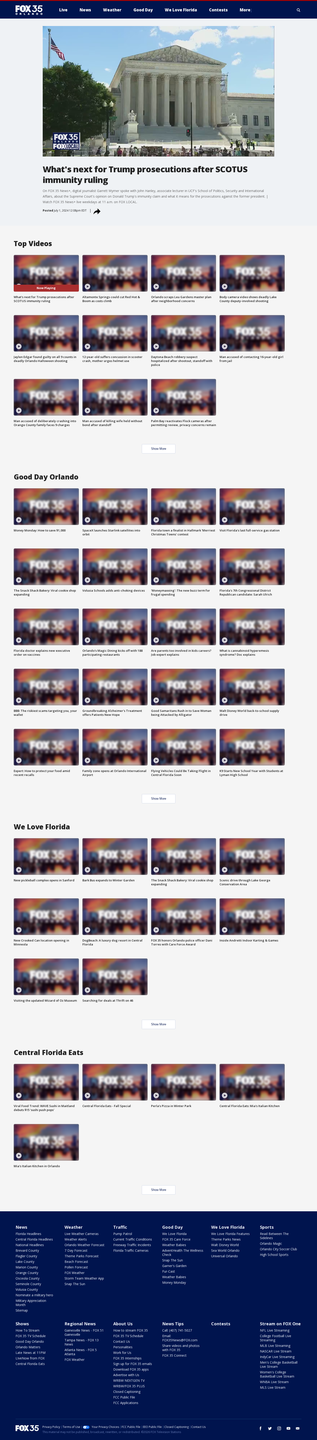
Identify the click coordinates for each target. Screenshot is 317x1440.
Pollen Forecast (76, 1267)
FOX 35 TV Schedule (31, 1336)
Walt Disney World (225, 1245)
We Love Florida (174, 1233)
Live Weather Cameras (82, 1233)
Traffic (120, 1227)
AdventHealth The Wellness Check (182, 1252)
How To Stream (27, 1330)
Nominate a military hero (34, 1295)
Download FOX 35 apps (131, 1369)
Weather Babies (174, 1245)
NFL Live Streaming (274, 1330)
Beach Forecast (76, 1261)
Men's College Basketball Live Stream (279, 1364)
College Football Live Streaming (275, 1338)
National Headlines (30, 1245)
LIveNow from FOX (30, 1358)
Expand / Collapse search (298, 10)
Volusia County (27, 1289)
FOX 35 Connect (174, 1355)
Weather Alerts (76, 1239)
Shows (22, 1323)
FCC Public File (124, 1397)
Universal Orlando (224, 1256)
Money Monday (174, 1282)
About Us (123, 1323)
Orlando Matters (28, 1347)
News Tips (173, 1323)
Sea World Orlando (225, 1250)
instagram (279, 1428)
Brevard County (27, 1250)
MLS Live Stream (272, 1387)
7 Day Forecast (76, 1250)
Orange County (27, 1273)
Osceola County (27, 1278)
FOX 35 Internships (127, 1358)
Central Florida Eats (30, 1364)
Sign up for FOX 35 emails (132, 1364)
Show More (158, 448)
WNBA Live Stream (274, 1382)
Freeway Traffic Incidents (132, 1245)
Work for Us (122, 1352)
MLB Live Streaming (275, 1345)
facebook (260, 1428)
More (245, 10)
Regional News (80, 1323)
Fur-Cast (168, 1271)
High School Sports (274, 1254)
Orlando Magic (271, 1243)
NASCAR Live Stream (275, 1351)
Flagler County (26, 1256)
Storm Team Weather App (84, 1278)
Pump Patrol (122, 1233)
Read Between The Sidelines (274, 1235)
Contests (220, 1323)
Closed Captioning (126, 1391)
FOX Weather (74, 1273)
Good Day (172, 1227)
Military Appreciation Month (31, 1302)
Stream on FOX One (280, 1323)
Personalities (123, 1347)
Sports (267, 1227)
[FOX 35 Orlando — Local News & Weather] (31, 10)
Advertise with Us (126, 1375)
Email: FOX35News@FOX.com (179, 1338)
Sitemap (22, 1310)
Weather (74, 1227)
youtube (288, 1428)
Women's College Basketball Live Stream (277, 1374)
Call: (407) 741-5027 (177, 1330)
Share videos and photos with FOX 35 (181, 1347)
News (21, 1227)
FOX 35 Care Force (176, 1239)
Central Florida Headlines (34, 1239)
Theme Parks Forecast (82, 1256)
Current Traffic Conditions (132, 1239)
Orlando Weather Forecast (84, 1245)
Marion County (27, 1267)
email (297, 1428)
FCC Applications (125, 1403)
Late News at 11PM (30, 1352)
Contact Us (121, 1341)
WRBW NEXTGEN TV (129, 1380)
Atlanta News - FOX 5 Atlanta (81, 1352)
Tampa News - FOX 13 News (82, 1342)
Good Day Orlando (30, 1341)
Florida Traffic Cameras (131, 1250)
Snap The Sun (75, 1284)
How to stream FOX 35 (130, 1330)
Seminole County (28, 1284)
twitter (270, 1428)
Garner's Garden (174, 1266)
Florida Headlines (28, 1233)
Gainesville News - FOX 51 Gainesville (84, 1332)
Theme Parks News (226, 1239)
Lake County (25, 1261)
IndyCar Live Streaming (277, 1357)
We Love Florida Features (230, 1233)
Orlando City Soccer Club (278, 1249)
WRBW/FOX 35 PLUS (129, 1386)
